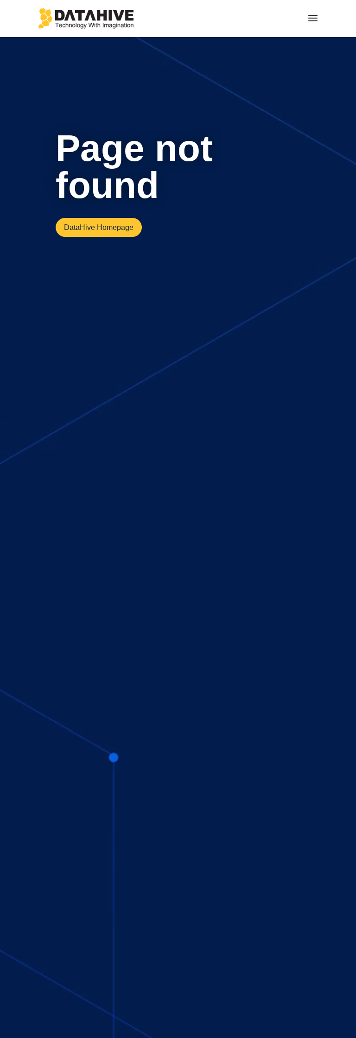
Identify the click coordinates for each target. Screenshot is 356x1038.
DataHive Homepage (99, 227)
